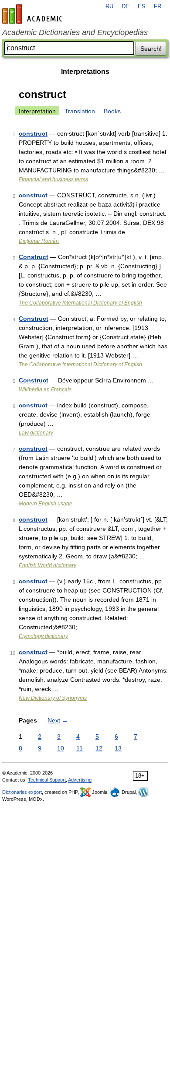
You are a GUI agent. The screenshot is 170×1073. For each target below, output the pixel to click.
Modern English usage (45, 504)
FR (157, 7)
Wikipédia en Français (45, 389)
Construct (33, 256)
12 (98, 748)
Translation (80, 111)
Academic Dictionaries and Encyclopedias (75, 32)
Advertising (80, 779)
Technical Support (47, 779)
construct (33, 133)
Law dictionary (36, 433)
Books (112, 111)
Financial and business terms (53, 179)
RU (109, 7)
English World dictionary (47, 565)
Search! (151, 48)
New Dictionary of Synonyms (53, 698)
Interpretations (85, 71)
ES (142, 7)
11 (79, 748)
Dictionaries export (22, 792)
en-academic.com (33, 14)
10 (60, 748)
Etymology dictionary (43, 636)
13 (118, 748)
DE (125, 7)
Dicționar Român (39, 241)
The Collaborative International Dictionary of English (80, 303)
